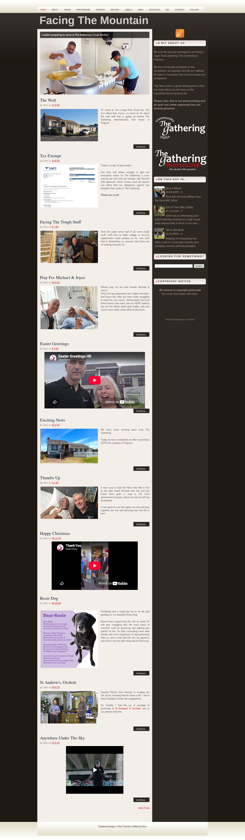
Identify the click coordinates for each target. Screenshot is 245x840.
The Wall (48, 100)
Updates (100, 10)
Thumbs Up (50, 478)
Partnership (83, 10)
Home (43, 10)
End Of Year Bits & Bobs (179, 207)
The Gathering (187, 55)
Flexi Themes (124, 826)
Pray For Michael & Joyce (62, 277)
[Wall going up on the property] (69, 125)
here (194, 293)
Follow (194, 10)
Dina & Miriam (174, 188)
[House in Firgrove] (69, 446)
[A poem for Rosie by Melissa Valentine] (69, 639)
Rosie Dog (49, 598)
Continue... (141, 146)
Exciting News (52, 420)
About (54, 10)
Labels (128, 10)
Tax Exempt (50, 156)
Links (140, 10)
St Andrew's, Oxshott (58, 682)
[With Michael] (69, 503)
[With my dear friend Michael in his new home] (69, 247)
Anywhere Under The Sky (62, 738)
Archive (114, 10)
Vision (67, 10)
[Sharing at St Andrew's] (69, 708)
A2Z (167, 10)
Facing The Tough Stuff (60, 222)
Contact (179, 10)
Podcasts (154, 10)
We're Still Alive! (175, 230)
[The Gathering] (181, 143)
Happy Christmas (55, 533)
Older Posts (143, 807)
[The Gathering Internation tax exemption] (69, 186)
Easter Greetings (54, 344)
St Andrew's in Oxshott (128, 708)
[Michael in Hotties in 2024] (69, 308)
